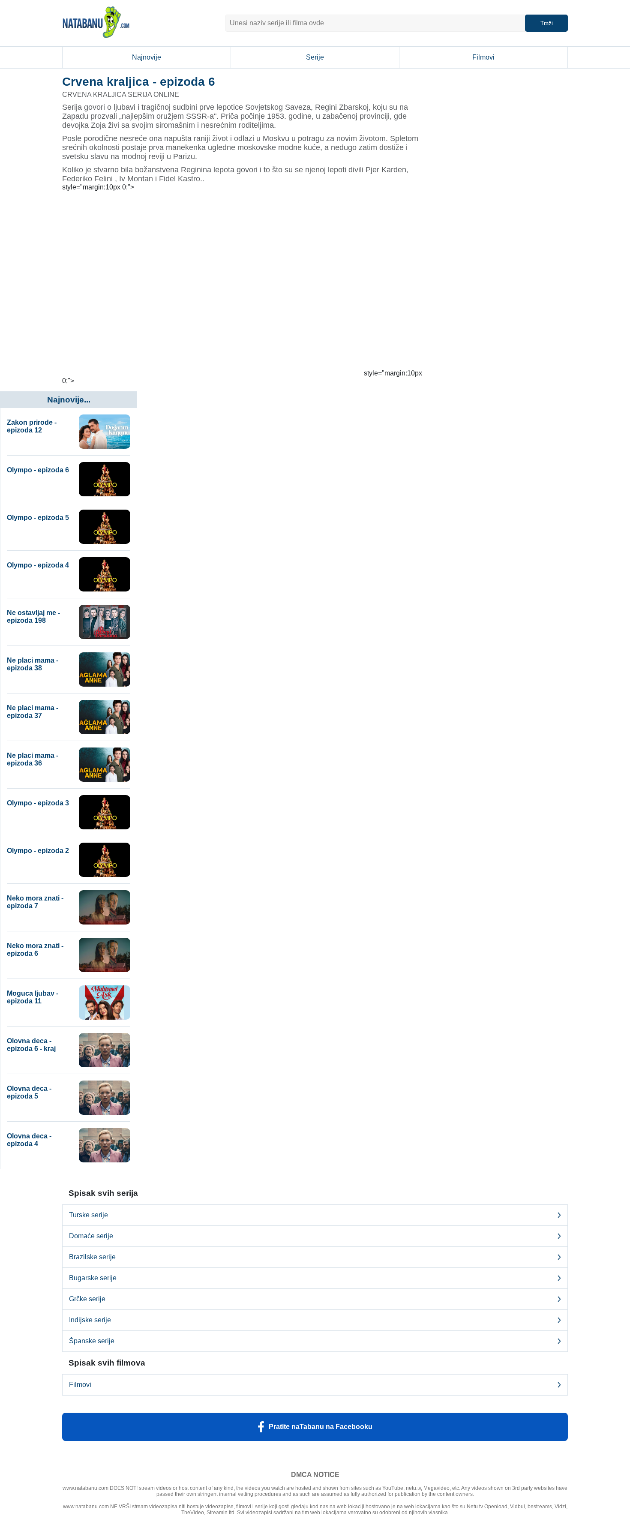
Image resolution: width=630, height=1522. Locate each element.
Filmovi (483, 57)
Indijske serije (90, 1320)
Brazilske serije (92, 1257)
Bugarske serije (93, 1278)
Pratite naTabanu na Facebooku (320, 1426)
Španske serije (91, 1341)
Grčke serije (87, 1299)
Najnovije (146, 57)
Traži (546, 23)
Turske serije (88, 1215)
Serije (315, 57)
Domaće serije (91, 1236)
